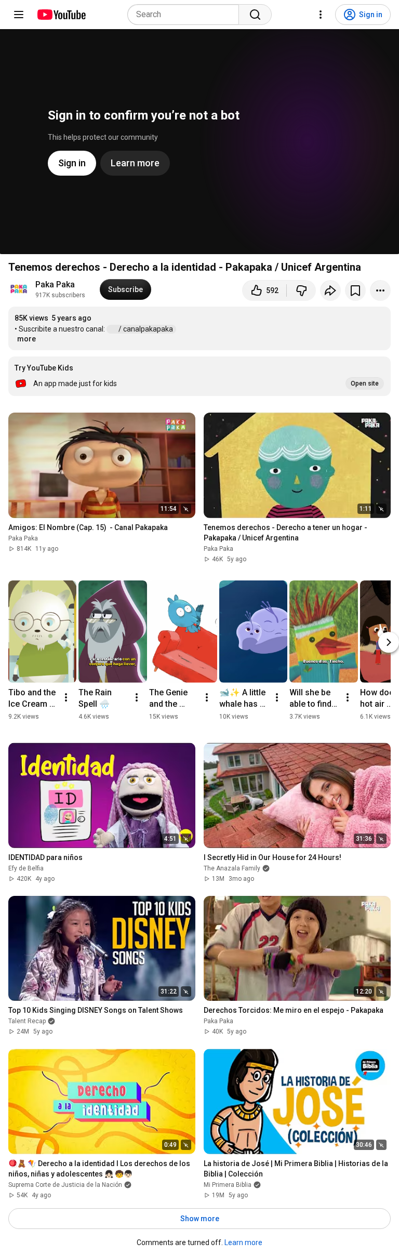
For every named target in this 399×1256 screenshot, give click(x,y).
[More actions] (380, 290)
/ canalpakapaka (146, 329)
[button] (199, 376)
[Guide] (18, 14)
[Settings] (320, 14)
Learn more (243, 1242)
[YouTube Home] (61, 14)
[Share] (330, 290)
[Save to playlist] (355, 290)
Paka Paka (55, 284)
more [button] (26, 339)
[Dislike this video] (301, 290)
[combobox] (186, 14)
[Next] (388, 642)
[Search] (255, 14)
